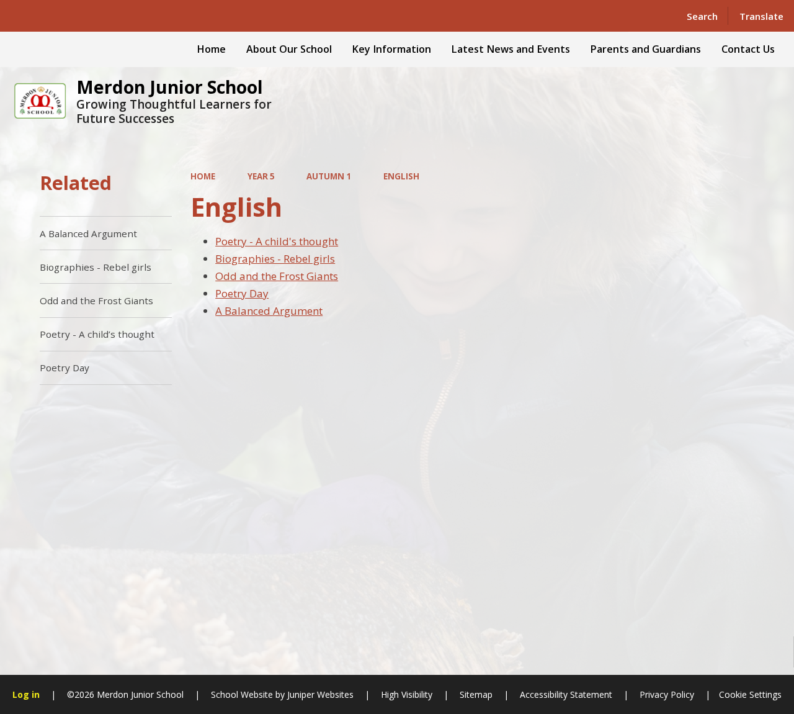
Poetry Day (242, 293)
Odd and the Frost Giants (276, 276)
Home (202, 176)
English (401, 176)
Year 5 (261, 176)
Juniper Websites (319, 694)
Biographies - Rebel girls (275, 258)
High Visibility (406, 694)
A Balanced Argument (269, 311)
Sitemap (476, 694)
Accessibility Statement (566, 694)
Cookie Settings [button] (750, 694)
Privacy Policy (667, 694)
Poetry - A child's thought (276, 241)
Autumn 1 (328, 176)
